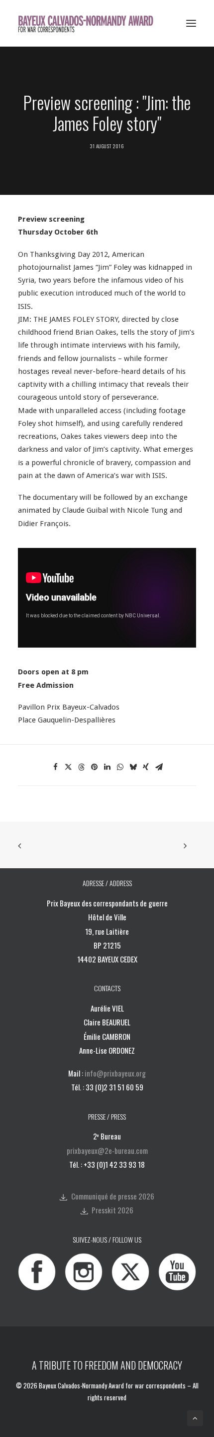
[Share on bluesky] (133, 767)
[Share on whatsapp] (120, 767)
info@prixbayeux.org (115, 1073)
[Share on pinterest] (94, 767)
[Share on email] (159, 767)
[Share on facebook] (55, 767)
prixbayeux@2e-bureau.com (107, 1150)
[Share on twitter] (68, 767)
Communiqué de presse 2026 (112, 1196)
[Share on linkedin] (107, 767)
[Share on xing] (146, 767)
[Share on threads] (81, 767)
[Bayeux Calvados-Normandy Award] (89, 23)
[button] (191, 23)
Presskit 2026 (112, 1209)
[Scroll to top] (195, 1417)
